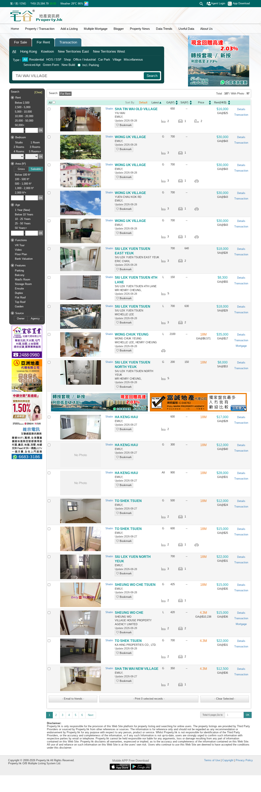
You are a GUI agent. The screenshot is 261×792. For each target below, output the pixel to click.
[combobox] (78, 75)
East (73, 51)
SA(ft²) (184, 102)
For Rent (43, 42)
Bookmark (125, 125)
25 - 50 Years (23, 223)
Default (143, 102)
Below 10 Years (24, 214)
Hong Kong (28, 51)
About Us (206, 28)
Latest (155, 102)
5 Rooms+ (35, 151)
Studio (19, 142)
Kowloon (47, 51)
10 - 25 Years (23, 218)
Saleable (36, 169)
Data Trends (164, 28)
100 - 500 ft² (22, 179)
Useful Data (186, 28)
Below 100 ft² (22, 174)
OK (247, 714)
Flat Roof (20, 297)
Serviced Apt (31, 64)
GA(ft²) (170, 102)
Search (152, 76)
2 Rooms (19, 146)
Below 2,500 (22, 102)
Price (201, 102)
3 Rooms (35, 146)
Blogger (119, 28)
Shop (67, 59)
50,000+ (19, 125)
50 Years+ (21, 227)
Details (241, 109)
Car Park (104, 59)
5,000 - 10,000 (23, 111)
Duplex (19, 293)
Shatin (109, 108)
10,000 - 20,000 (24, 116)
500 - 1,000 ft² (23, 183)
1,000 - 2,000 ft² (24, 188)
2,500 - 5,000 (22, 107)
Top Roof (20, 302)
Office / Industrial (84, 59)
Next (90, 715)
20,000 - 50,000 (24, 120)
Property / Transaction (39, 28)
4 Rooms (19, 151)
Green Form (51, 64)
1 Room (35, 142)
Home (15, 28)
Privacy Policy (244, 760)
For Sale (20, 42)
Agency (35, 318)
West (109, 51)
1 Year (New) (22, 210)
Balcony (19, 275)
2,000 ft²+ (20, 192)
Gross (21, 169)
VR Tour (19, 245)
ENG (23, 3)
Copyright (227, 760)
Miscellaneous (133, 59)
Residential (36, 59)
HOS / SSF (53, 59)
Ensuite (19, 288)
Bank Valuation (24, 258)
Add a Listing (69, 28)
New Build (68, 64)
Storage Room (23, 284)
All (14, 51)
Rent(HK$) (220, 102)
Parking (19, 270)
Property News (140, 28)
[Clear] (38, 92)
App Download (241, 3)
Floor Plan (21, 254)
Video (18, 249)
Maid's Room (22, 279)
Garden (19, 306)
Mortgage (241, 345)
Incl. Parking (90, 65)
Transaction (68, 42)
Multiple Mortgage (95, 28)
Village (117, 59)
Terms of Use (212, 760)
